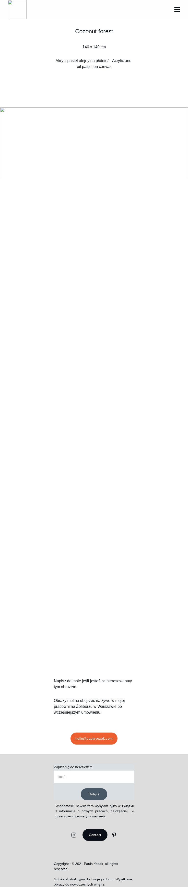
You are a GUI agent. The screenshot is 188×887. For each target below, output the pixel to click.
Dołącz (94, 794)
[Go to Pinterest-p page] (114, 835)
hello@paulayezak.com (94, 738)
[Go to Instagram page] (73, 835)
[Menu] (177, 9)
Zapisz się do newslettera (73, 767)
